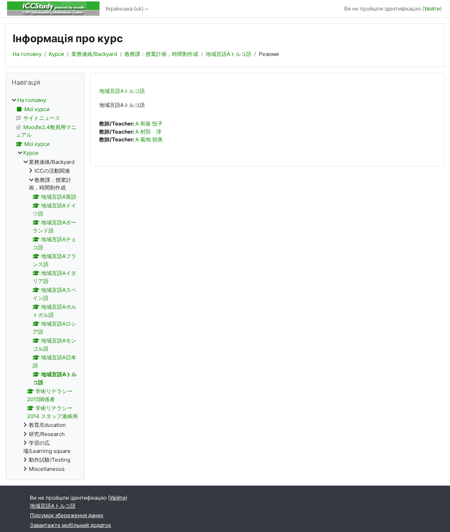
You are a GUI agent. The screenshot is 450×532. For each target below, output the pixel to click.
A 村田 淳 (148, 131)
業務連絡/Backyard (94, 54)
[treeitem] (45, 284)
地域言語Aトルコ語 (228, 54)
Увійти (432, 8)
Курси (56, 54)
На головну (27, 54)
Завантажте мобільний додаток (70, 525)
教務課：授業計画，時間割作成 (161, 54)
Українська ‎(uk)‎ (124, 8)
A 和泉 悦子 (149, 123)
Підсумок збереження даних (66, 515)
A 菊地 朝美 (149, 139)
